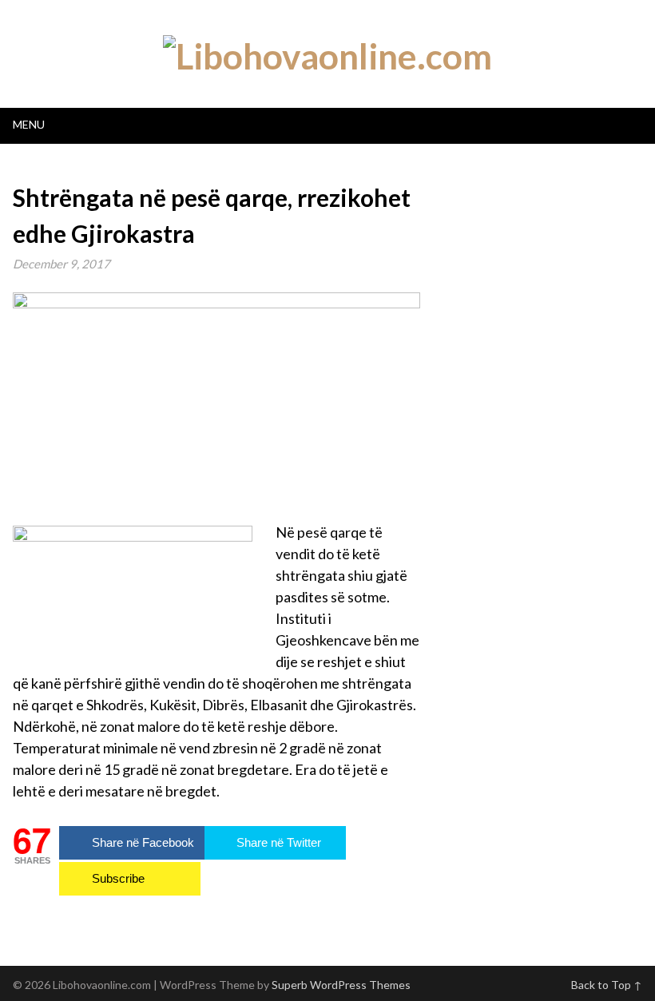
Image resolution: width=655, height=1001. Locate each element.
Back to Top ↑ (606, 984)
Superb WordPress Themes (341, 984)
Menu (29, 124)
